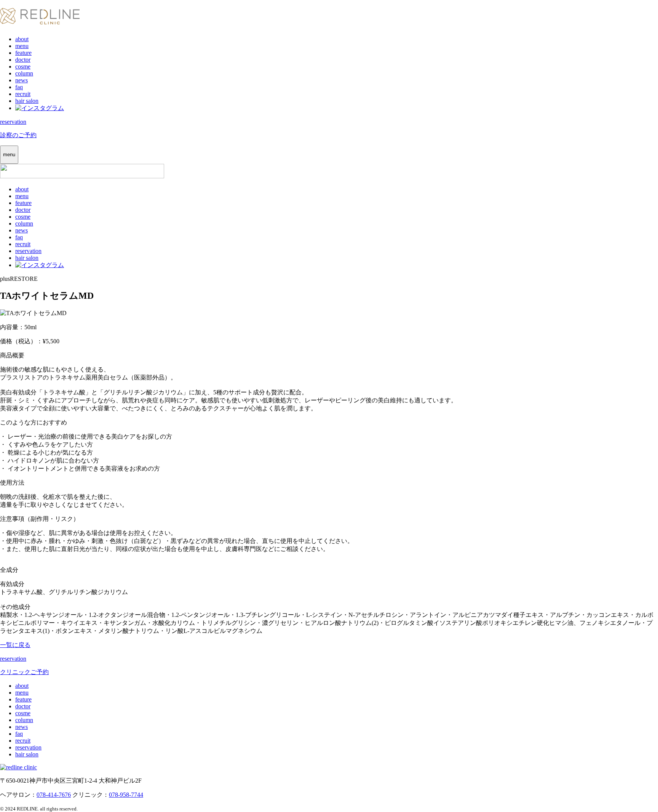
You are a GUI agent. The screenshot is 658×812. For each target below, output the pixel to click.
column (24, 73)
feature (23, 53)
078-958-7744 (126, 794)
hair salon (26, 101)
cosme (22, 66)
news (21, 80)
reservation (28, 251)
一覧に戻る (15, 645)
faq (19, 87)
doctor (22, 59)
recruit (22, 94)
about (22, 39)
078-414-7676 (54, 794)
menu (22, 46)
